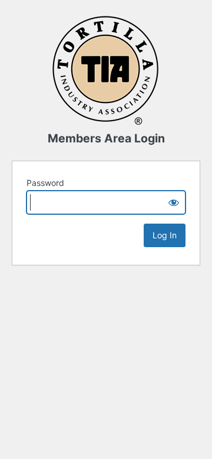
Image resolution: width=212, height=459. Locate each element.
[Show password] (174, 202)
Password (45, 183)
